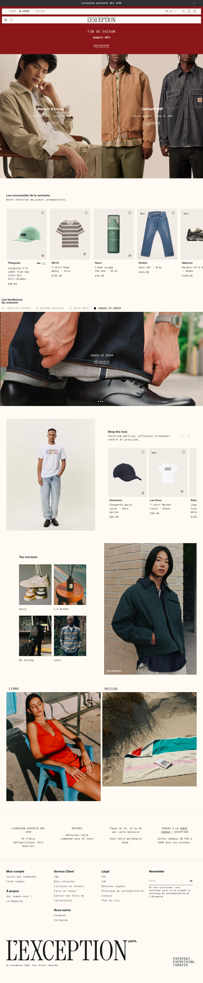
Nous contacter (64, 881)
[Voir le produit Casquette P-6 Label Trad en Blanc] (43, 266)
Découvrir (101, 45)
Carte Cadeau (15, 881)
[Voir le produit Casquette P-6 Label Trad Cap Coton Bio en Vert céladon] (43, 264)
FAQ (56, 876)
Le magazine (14, 901)
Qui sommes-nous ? (19, 896)
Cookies (107, 895)
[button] (194, 3)
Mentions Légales (114, 886)
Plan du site (111, 900)
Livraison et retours (69, 886)
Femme (14, 689)
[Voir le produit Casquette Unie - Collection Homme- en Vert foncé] (38, 264)
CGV (104, 876)
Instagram (60, 920)
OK (191, 881)
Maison (111, 689)
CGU (104, 881)
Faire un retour (65, 891)
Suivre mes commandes (21, 876)
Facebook (60, 915)
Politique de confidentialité (123, 891)
